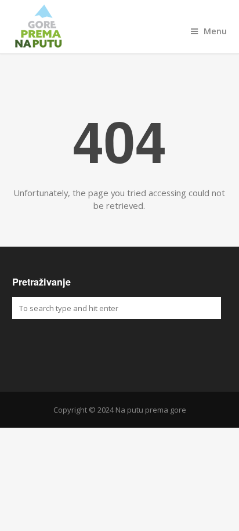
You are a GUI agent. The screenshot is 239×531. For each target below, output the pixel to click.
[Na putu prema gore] (119, 26)
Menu (215, 31)
